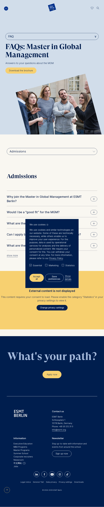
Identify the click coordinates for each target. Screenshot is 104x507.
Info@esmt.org (59, 429)
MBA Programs (20, 447)
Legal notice (25, 482)
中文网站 (18, 463)
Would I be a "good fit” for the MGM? (33, 212)
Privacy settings (65, 482)
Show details (68, 278)
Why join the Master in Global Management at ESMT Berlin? (44, 199)
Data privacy (51, 482)
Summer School (21, 453)
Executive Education (23, 443)
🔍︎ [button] (98, 7)
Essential (37, 265)
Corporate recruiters (23, 456)
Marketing (53, 265)
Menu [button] (6, 8)
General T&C (38, 482)
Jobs (16, 466)
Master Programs (22, 450)
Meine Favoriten (92, 8)
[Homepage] (52, 8)
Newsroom (19, 460)
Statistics (70, 265)
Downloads (79, 482)
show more (12, 255)
